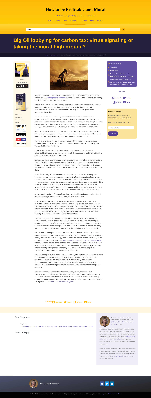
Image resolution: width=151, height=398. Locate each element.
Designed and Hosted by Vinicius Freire (111, 394)
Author (57, 21)
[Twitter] (107, 383)
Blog (65, 21)
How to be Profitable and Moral (75, 9)
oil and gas (125, 84)
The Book (73, 21)
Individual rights (114, 76)
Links (92, 21)
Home (49, 21)
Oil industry (123, 76)
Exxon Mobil (131, 82)
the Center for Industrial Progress (60, 282)
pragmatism (131, 76)
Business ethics (54, 55)
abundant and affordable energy (119, 79)
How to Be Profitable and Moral (120, 356)
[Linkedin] (112, 383)
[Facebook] (102, 383)
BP (130, 79)
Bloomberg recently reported (55, 98)
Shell (131, 84)
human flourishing (116, 84)
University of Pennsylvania (114, 339)
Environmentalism (125, 74)
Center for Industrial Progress (118, 82)
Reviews (84, 21)
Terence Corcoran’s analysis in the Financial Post (81, 240)
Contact (100, 21)
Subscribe (113, 133)
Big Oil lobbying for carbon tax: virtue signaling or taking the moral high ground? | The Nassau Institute (56, 326)
